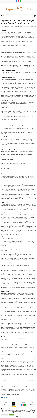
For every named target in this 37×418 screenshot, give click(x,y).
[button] (2, 16)
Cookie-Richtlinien (18, 416)
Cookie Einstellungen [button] (5, 414)
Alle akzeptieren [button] (11, 414)
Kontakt (4, 404)
